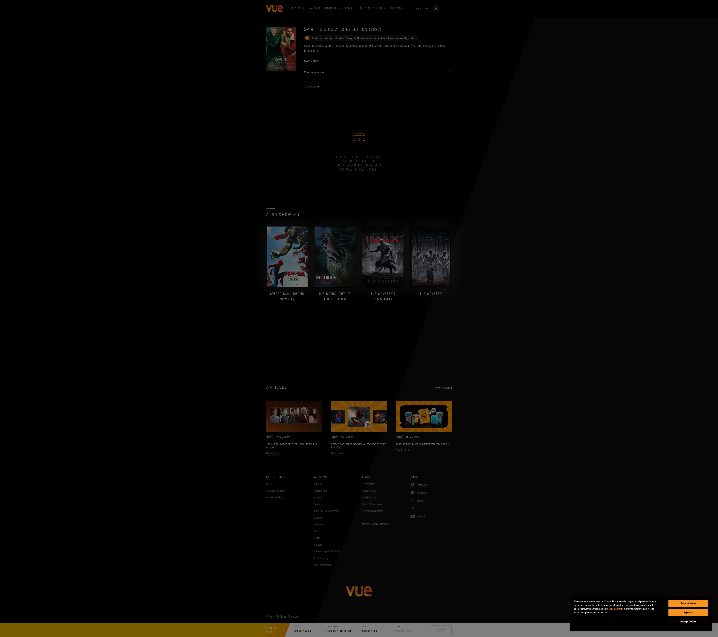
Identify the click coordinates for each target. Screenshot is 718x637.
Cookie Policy (613, 608)
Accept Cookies (688, 603)
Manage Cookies (688, 621)
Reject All (688, 612)
